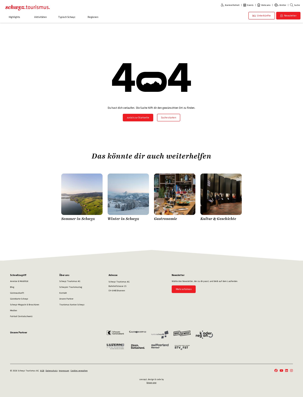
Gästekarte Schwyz (19, 299)
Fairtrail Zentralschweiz (21, 316)
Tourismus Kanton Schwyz (71, 304)
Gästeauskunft (17, 293)
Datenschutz (52, 371)
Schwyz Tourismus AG (69, 281)
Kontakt (63, 293)
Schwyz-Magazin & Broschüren (24, 304)
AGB (42, 371)
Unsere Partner (66, 299)
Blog (12, 287)
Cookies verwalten (79, 371)
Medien (13, 310)
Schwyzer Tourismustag (70, 287)
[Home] (28, 8)
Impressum (64, 371)
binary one (151, 383)
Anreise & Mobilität (19, 281)
